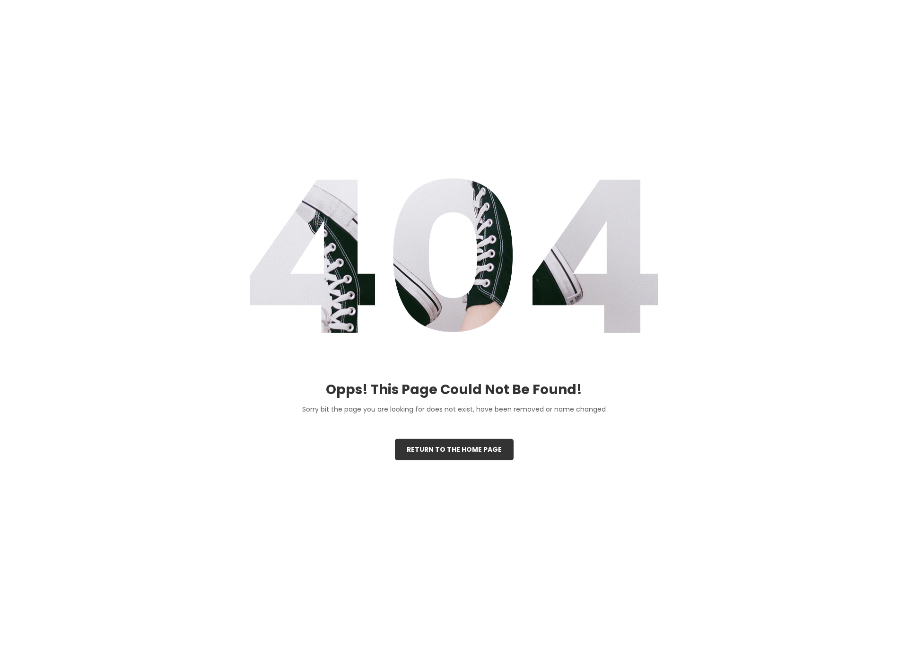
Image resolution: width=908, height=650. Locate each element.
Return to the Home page (454, 449)
